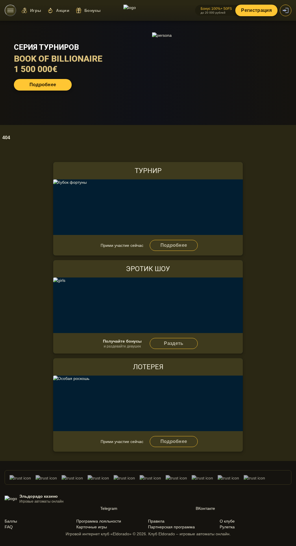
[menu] (10, 10)
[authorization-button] (285, 10)
